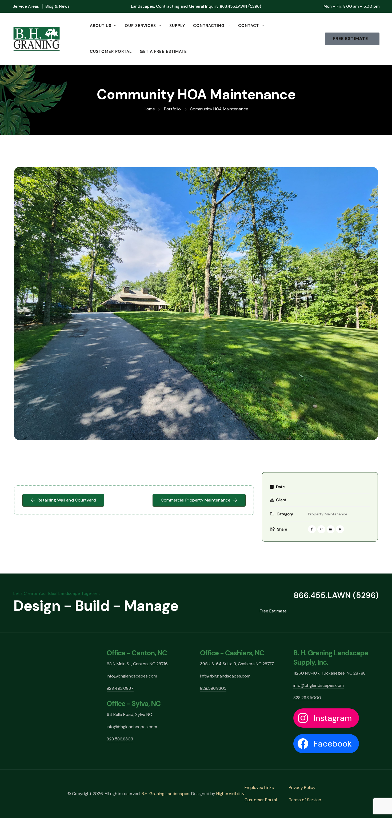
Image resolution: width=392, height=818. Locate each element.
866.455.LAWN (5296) (240, 6)
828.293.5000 (307, 697)
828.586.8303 (120, 739)
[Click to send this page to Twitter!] (321, 529)
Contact (248, 25)
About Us (100, 25)
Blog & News (57, 6)
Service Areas (26, 6)
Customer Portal (111, 51)
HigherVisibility (230, 793)
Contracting (209, 25)
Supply (177, 25)
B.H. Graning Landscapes (165, 793)
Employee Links (259, 787)
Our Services (140, 25)
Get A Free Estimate (163, 51)
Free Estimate (273, 611)
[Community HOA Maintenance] (196, 303)
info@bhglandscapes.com (132, 676)
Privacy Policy (302, 787)
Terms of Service (305, 800)
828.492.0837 (120, 688)
